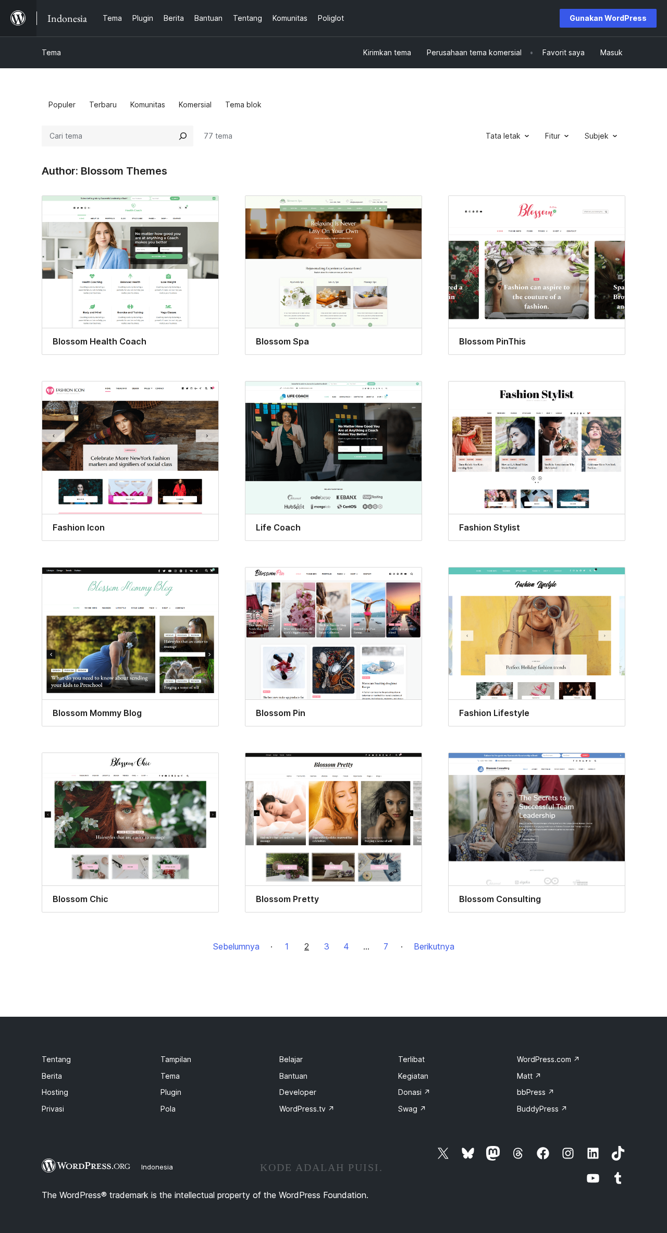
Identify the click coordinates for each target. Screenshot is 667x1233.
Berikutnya (434, 946)
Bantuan (293, 1075)
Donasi (414, 1092)
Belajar (291, 1059)
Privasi (53, 1108)
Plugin (170, 1092)
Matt (529, 1075)
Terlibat (411, 1059)
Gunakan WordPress (608, 18)
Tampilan (175, 1059)
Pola (168, 1108)
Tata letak (503, 135)
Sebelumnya (236, 946)
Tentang (56, 1059)
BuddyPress (542, 1108)
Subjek (597, 135)
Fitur (552, 135)
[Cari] (182, 136)
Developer (297, 1092)
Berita (52, 1075)
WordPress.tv (307, 1108)
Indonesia (157, 1167)
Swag (412, 1108)
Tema (51, 52)
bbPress (535, 1092)
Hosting (55, 1092)
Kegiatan (413, 1075)
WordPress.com (548, 1059)
